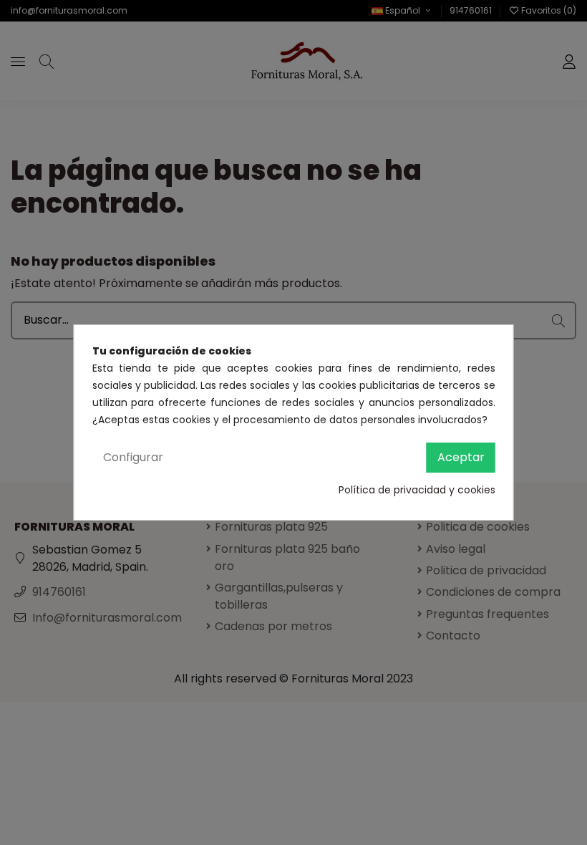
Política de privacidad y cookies (417, 490)
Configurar (133, 457)
